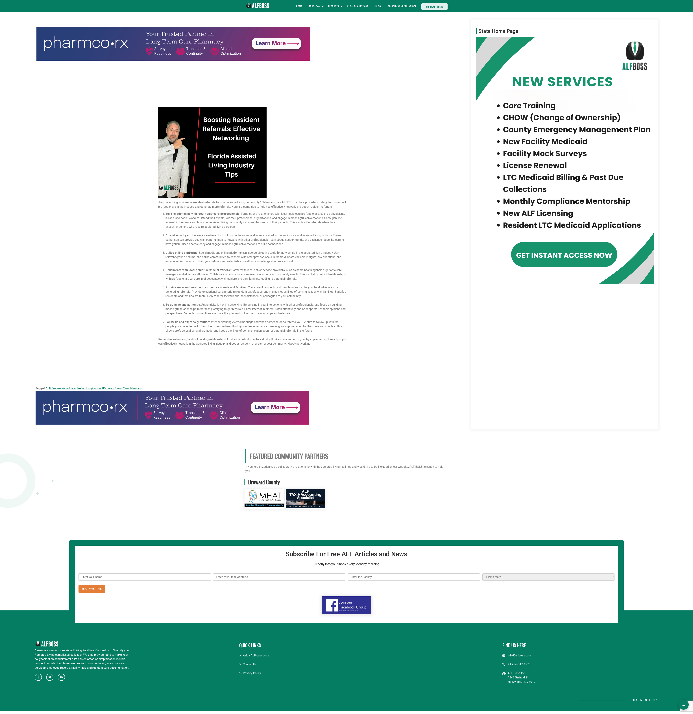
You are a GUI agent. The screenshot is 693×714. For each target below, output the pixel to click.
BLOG (378, 6)
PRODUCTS (333, 6)
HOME (299, 6)
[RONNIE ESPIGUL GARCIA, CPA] (305, 507)
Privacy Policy (252, 673)
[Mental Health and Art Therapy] (264, 507)
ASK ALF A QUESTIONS (357, 6)
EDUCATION (314, 6)
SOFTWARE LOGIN (434, 7)
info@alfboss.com (519, 655)
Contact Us (250, 664)
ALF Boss (52, 388)
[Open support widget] (684, 705)
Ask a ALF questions (256, 655)
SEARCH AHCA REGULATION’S (402, 6)
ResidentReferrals (103, 388)
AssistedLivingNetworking (75, 388)
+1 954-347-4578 (519, 664)
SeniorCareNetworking (129, 388)
